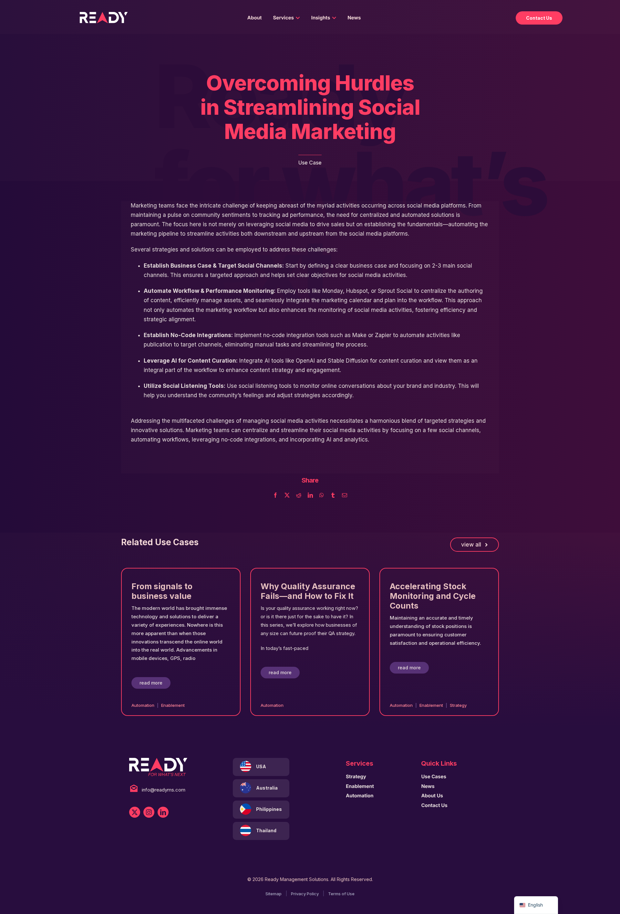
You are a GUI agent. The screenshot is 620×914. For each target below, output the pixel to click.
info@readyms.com (163, 790)
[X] (287, 495)
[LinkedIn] (310, 495)
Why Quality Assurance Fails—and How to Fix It (308, 591)
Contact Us (539, 18)
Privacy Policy (305, 893)
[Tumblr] (333, 495)
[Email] (344, 495)
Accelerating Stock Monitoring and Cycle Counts (433, 596)
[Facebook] (275, 495)
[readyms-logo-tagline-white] (158, 761)
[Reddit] (299, 495)
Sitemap (273, 893)
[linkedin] (163, 812)
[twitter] (134, 812)
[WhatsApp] (321, 495)
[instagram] (148, 812)
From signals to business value (161, 591)
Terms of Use (341, 893)
